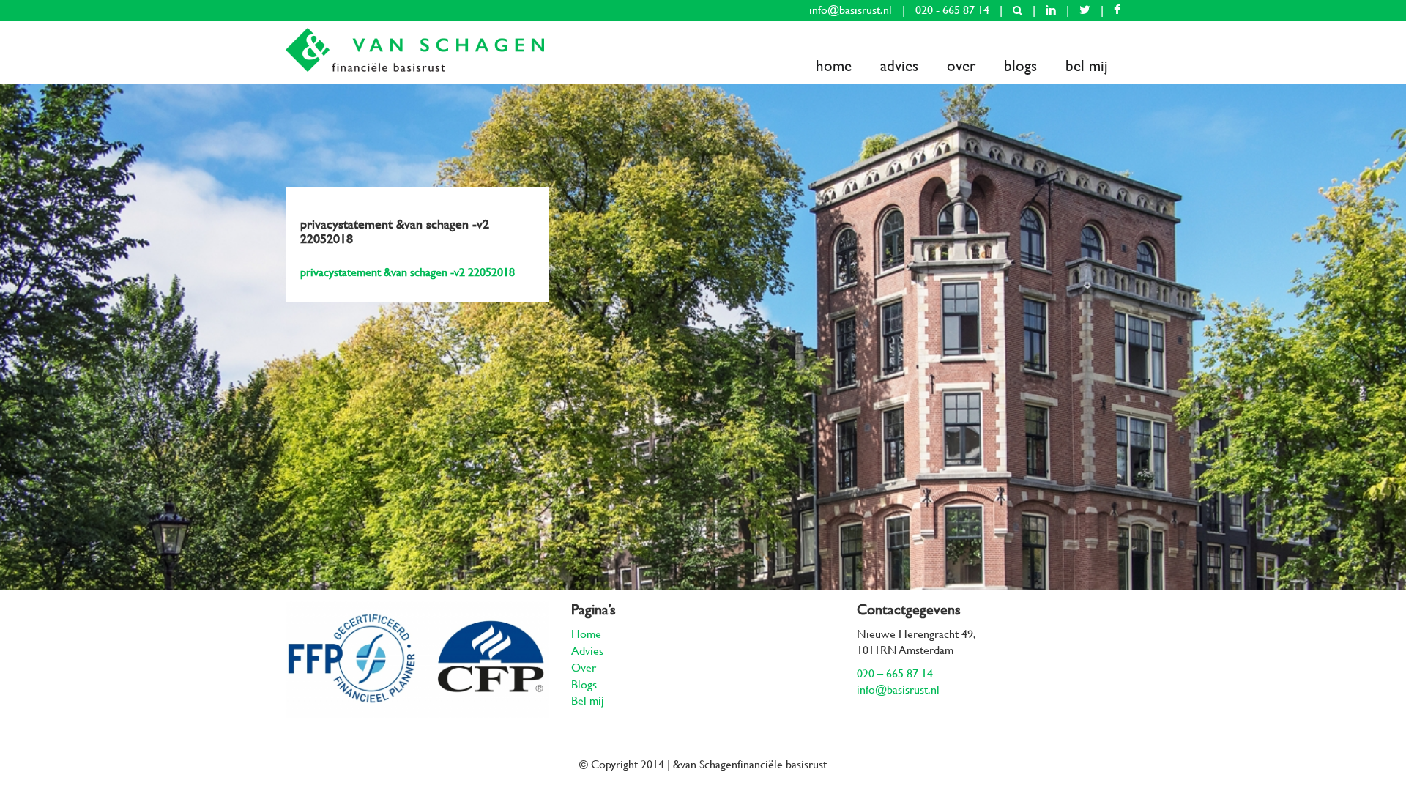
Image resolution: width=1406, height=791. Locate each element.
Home (834, 65)
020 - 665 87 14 (952, 10)
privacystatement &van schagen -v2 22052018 (407, 272)
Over (961, 65)
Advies (899, 65)
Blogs (1020, 65)
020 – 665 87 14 (895, 673)
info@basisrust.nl (850, 10)
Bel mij (1086, 65)
